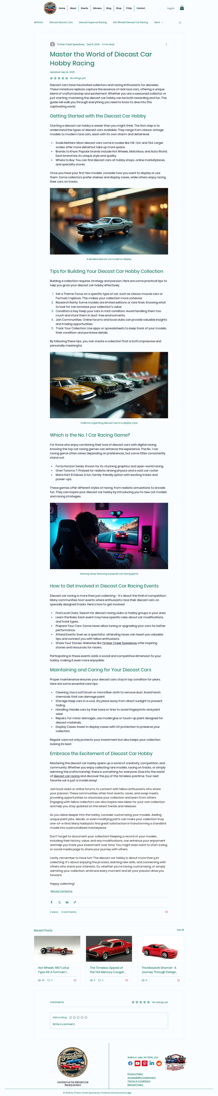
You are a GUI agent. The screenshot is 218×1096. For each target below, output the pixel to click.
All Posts (38, 22)
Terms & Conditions (139, 1081)
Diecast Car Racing (61, 891)
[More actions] (166, 44)
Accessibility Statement (142, 1077)
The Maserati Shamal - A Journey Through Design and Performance (159, 970)
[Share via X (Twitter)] (59, 902)
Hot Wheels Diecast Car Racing (130, 22)
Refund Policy (135, 1084)
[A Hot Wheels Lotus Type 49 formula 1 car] (57, 949)
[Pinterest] (144, 1063)
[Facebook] (130, 1063)
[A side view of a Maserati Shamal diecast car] (161, 949)
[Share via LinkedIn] (67, 902)
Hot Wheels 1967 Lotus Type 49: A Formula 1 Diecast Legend (53, 970)
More (157, 22)
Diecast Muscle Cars (61, 22)
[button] (182, 7)
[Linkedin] (152, 1063)
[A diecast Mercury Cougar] (109, 949)
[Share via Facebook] (51, 902)
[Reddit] (159, 1063)
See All (180, 929)
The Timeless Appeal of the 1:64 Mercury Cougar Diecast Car (107, 970)
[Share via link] (74, 902)
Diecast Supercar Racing (93, 22)
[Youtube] (137, 1063)
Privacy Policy (135, 1074)
